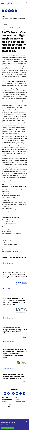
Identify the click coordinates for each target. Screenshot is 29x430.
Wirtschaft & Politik (6, 405)
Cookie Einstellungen (19, 405)
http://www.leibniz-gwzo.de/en (10, 181)
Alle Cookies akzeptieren (7, 427)
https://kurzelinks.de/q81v (12, 133)
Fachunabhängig (6, 406)
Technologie (5, 397)
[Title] (9, 10)
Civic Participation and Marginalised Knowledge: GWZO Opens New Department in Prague (15, 331)
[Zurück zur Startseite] (14, 3)
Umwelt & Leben (6, 403)
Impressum (17, 399)
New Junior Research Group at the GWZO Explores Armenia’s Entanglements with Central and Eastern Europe (15, 276)
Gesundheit (4, 401)
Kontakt (17, 403)
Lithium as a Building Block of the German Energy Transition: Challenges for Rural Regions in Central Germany (15, 301)
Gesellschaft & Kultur (7, 399)
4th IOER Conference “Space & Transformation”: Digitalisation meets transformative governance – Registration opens (15, 353)
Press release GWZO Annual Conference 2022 (13, 18)
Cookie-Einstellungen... (6, 424)
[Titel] (3, 10)
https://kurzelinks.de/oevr (8, 197)
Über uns (17, 397)
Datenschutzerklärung (20, 401)
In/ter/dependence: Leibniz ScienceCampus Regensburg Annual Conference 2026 (13, 376)
